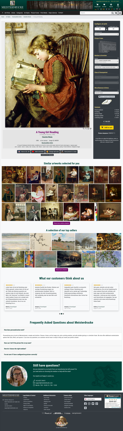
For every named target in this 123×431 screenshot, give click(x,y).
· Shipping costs (47, 401)
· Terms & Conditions (27, 401)
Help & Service (53, 13)
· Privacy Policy (26, 403)
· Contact (25, 397)
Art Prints (7, 13)
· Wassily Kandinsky (68, 403)
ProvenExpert (12, 307)
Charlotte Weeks (27, 17)
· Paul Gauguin (67, 401)
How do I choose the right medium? (15, 349)
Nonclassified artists (17, 17)
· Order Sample (46, 409)
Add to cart (107, 127)
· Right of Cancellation (28, 405)
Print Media (43, 13)
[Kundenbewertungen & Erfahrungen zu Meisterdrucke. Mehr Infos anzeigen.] (113, 401)
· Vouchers (45, 407)
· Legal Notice (26, 399)
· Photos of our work (47, 405)
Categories (19, 13)
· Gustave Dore (67, 407)
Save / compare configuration (107, 96)
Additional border (98, 32)
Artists (13, 13)
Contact (60, 13)
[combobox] (107, 34)
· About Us (25, 409)
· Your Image (46, 397)
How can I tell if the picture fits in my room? (17, 343)
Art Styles (27, 13)
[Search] (112, 13)
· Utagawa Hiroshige (68, 405)
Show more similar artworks (61, 223)
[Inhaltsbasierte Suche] (116, 13)
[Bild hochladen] (120, 13)
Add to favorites (39, 151)
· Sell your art (46, 399)
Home (2, 17)
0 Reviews (50, 155)
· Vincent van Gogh (68, 397)
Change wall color (53, 151)
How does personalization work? (14, 330)
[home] (2, 12)
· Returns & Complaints (28, 407)
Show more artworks (61, 270)
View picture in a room (69, 151)
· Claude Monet (67, 399)
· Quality (45, 403)
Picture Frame (35, 13)
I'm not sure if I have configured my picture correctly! (20, 354)
